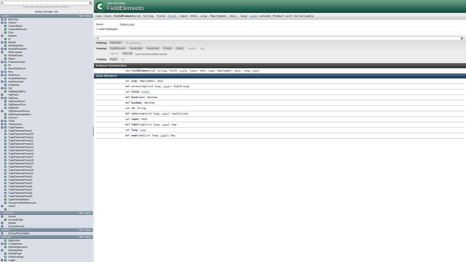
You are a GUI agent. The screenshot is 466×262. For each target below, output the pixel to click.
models (6, 230)
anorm (5, 16)
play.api (6, 237)
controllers (8, 213)
